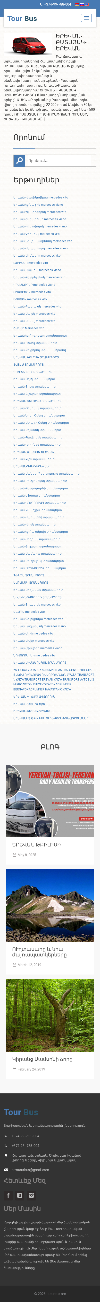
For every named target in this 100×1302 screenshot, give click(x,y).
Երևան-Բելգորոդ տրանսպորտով (39, 350)
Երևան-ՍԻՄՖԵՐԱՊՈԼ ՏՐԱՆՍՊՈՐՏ (39, 662)
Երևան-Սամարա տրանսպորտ (37, 553)
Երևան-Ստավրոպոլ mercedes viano (40, 248)
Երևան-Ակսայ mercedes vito (34, 321)
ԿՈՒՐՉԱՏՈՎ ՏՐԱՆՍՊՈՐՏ (32, 372)
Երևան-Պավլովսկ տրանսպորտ (38, 437)
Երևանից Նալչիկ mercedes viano (38, 204)
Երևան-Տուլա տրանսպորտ (34, 386)
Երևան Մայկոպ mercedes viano (37, 270)
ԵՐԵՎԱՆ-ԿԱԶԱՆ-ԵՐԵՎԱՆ (32, 711)
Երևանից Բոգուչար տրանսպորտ (40, 335)
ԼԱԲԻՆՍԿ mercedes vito (30, 263)
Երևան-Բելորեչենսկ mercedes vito (39, 277)
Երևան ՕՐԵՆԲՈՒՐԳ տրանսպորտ (39, 568)
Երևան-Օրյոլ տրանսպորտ (34, 379)
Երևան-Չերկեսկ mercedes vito (36, 234)
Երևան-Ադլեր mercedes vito (33, 640)
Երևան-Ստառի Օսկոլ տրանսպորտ (41, 422)
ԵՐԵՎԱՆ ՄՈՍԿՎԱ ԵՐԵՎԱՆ (33, 452)
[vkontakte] (19, 1195)
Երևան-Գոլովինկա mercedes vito (38, 619)
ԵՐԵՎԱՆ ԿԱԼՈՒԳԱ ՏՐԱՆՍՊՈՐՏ (36, 401)
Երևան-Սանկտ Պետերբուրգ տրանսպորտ (46, 473)
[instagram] (31, 1195)
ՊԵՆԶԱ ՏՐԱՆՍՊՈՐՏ (28, 575)
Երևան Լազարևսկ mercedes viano (39, 626)
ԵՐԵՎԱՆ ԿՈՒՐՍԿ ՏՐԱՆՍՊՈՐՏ (36, 357)
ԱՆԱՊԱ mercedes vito (29, 612)
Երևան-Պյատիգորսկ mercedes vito (39, 212)
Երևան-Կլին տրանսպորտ (33, 459)
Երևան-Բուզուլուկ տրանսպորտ (38, 561)
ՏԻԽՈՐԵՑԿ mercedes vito (32, 292)
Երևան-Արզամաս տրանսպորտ (38, 590)
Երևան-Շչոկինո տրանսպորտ (37, 393)
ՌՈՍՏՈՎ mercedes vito (30, 299)
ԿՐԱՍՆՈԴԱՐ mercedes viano (34, 284)
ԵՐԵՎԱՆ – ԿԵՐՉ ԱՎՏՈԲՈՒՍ (34, 696)
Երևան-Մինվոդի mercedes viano (37, 648)
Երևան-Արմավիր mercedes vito (36, 255)
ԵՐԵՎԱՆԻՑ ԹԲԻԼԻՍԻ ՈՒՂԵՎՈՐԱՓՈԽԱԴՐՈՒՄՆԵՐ (50, 718)
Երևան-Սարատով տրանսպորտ (38, 517)
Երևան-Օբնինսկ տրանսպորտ (37, 408)
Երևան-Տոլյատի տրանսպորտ (37, 546)
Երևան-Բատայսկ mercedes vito (37, 306)
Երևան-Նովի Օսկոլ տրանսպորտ (39, 415)
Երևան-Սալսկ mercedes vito (34, 313)
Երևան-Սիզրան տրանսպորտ (36, 539)
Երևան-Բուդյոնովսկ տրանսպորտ (40, 481)
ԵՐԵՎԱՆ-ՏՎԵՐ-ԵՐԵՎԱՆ (31, 466)
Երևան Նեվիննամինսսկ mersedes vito (42, 241)
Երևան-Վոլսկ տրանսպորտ (34, 524)
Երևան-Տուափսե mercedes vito (36, 604)
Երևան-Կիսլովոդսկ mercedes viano (40, 226)
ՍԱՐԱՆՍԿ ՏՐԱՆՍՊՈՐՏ (30, 582)
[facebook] (8, 1195)
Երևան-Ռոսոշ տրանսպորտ (35, 343)
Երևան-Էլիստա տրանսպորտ (36, 495)
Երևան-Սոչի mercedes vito (33, 633)
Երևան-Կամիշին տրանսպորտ (37, 510)
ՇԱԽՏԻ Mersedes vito (28, 328)
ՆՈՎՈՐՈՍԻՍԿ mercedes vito (34, 655)
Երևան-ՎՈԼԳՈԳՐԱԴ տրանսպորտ (39, 502)
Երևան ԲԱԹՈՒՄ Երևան (31, 704)
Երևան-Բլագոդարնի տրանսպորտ (40, 488)
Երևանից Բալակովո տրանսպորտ (40, 531)
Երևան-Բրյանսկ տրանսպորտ (37, 430)
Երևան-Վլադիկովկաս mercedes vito (40, 197)
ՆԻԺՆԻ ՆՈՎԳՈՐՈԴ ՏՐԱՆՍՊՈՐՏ (37, 597)
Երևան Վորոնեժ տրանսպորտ (37, 444)
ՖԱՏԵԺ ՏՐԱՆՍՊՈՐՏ (28, 364)
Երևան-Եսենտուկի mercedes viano (39, 219)
